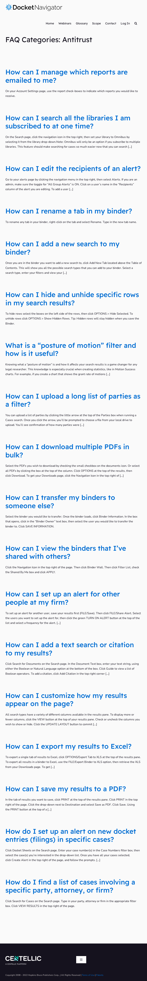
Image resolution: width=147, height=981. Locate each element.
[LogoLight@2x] (23, 957)
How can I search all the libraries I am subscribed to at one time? (68, 122)
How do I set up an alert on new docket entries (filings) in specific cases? (70, 835)
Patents (99, 975)
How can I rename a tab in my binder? (68, 211)
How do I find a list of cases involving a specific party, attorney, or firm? (70, 886)
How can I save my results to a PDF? (65, 788)
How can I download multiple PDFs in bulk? (67, 450)
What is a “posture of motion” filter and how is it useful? (70, 349)
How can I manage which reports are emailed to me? (66, 76)
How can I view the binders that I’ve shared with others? (65, 552)
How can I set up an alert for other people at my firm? (62, 598)
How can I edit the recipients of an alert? (73, 168)
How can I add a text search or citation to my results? (69, 648)
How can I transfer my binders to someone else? (60, 501)
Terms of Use (88, 975)
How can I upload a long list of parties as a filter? (72, 400)
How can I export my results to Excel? (68, 746)
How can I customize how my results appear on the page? (66, 699)
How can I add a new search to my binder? (62, 247)
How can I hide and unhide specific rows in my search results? (72, 298)
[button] (135, 23)
